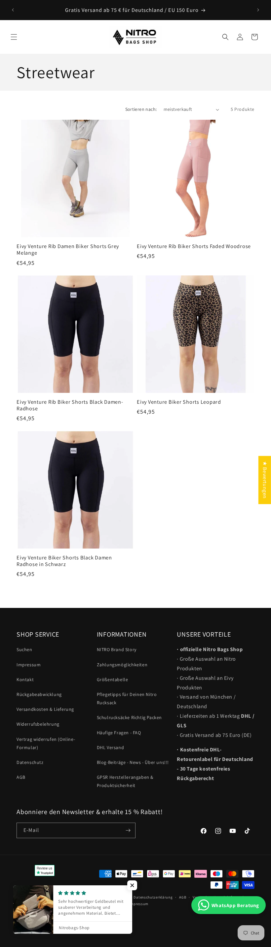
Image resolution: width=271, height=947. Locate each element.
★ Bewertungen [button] (264, 480)
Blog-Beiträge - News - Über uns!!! (133, 762)
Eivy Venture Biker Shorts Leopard (179, 401)
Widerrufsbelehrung (38, 724)
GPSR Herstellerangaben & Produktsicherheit (125, 781)
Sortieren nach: (141, 109)
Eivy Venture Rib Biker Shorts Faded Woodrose (194, 246)
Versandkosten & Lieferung (45, 709)
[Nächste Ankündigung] (258, 10)
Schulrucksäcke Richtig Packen (129, 717)
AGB (21, 777)
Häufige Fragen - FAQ (119, 733)
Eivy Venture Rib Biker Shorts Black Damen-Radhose (70, 405)
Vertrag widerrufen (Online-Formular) (46, 743)
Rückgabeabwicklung (39, 694)
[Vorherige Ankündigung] (13, 10)
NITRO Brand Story (116, 649)
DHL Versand (110, 747)
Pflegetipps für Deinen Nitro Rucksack (127, 698)
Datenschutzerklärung (153, 897)
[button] (14, 37)
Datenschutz (30, 762)
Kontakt (25, 679)
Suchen (24, 649)
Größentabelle (112, 679)
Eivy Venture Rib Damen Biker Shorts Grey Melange (68, 249)
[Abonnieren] (128, 830)
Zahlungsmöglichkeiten (122, 665)
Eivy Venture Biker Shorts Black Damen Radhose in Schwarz (64, 560)
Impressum (29, 665)
